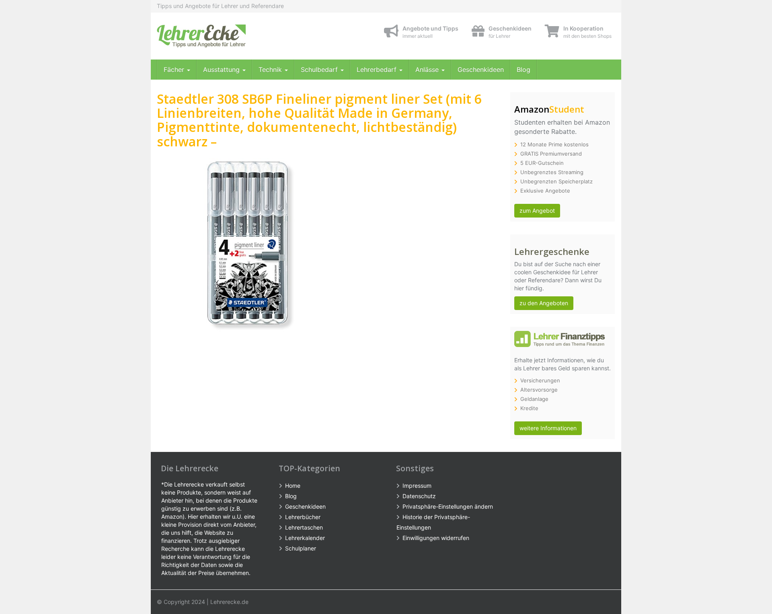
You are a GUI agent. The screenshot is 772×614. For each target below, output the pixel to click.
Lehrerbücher (302, 516)
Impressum (416, 485)
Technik (271, 70)
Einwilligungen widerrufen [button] (435, 537)
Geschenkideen (481, 70)
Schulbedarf (320, 70)
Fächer (175, 70)
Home (292, 485)
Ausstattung (222, 70)
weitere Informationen (548, 428)
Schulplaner (300, 548)
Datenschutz (419, 496)
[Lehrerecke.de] (229, 36)
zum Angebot (537, 210)
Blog (523, 70)
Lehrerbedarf (377, 70)
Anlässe (428, 70)
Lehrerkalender (305, 537)
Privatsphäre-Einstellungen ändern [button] (447, 506)
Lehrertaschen (304, 527)
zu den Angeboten (543, 303)
